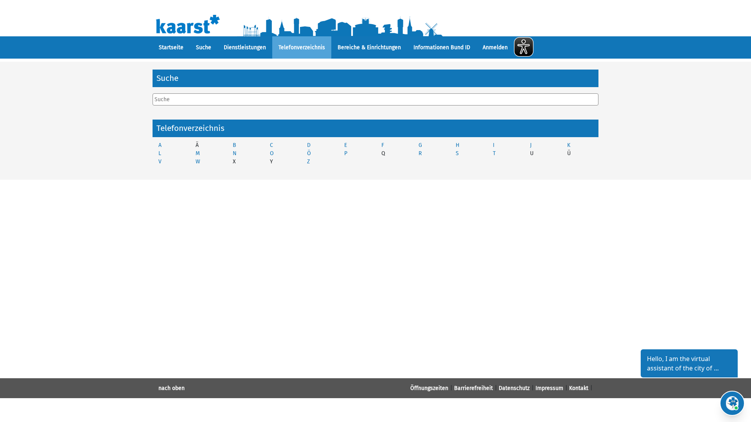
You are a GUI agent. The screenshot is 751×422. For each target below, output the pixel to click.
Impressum (549, 388)
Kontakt (578, 388)
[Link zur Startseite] (316, 23)
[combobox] (375, 99)
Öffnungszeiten (429, 388)
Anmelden (495, 47)
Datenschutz (514, 388)
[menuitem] (171, 47)
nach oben (171, 388)
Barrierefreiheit (473, 388)
